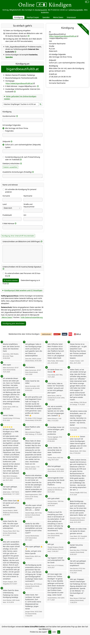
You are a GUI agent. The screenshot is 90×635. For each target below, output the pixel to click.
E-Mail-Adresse (8, 223)
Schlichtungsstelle (75, 10)
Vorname (6, 196)
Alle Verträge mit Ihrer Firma (16, 128)
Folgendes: (9, 131)
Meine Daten (58, 17)
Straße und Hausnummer (29, 205)
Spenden (46, 17)
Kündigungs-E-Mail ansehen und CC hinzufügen (23, 290)
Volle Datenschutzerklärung (32, 317)
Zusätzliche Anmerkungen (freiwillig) (17, 172)
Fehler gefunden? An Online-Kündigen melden (20, 97)
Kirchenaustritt (41, 10)
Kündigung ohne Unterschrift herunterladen (18, 236)
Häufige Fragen (33, 17)
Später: (8, 147)
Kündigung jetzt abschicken (14, 323)
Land (5, 204)
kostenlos (45, 12)
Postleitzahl (7, 215)
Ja (49, 632)
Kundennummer (9, 116)
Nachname (28, 196)
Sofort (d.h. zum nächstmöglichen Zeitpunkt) (23, 144)
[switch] (87, 2)
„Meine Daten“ (7, 317)
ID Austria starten (11, 280)
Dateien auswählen (10, 167)
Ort (25, 215)
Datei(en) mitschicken (11, 163)
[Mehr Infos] (28, 36)
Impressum (71, 17)
